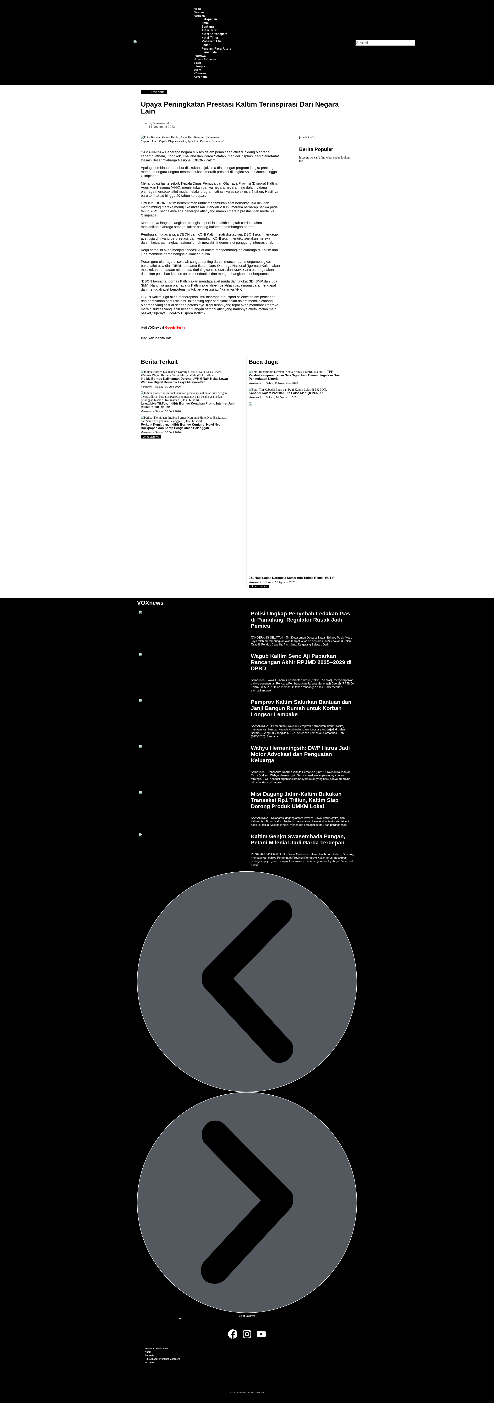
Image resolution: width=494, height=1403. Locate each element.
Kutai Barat (209, 30)
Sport (197, 62)
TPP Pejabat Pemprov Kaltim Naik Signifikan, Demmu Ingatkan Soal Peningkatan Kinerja (294, 375)
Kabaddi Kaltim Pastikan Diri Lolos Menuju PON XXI (286, 393)
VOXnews (200, 73)
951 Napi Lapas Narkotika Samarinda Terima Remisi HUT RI (292, 577)
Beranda (149, 1355)
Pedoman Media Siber (157, 1348)
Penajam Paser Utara (216, 48)
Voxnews (146, 386)
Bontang (207, 26)
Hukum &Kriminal (205, 59)
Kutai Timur (209, 37)
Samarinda (209, 52)
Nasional (199, 12)
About (148, 1352)
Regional (200, 15)
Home (197, 8)
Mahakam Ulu (211, 41)
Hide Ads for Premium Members (162, 1359)
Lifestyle (199, 66)
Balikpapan (209, 19)
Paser (205, 45)
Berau (205, 23)
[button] (358, 36)
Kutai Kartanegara (214, 34)
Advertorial (201, 76)
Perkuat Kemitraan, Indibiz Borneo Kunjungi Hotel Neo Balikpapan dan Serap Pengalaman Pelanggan (181, 426)
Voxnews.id (255, 383)
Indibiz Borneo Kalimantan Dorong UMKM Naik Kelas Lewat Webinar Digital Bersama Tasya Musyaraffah (184, 380)
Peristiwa (200, 55)
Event (197, 69)
